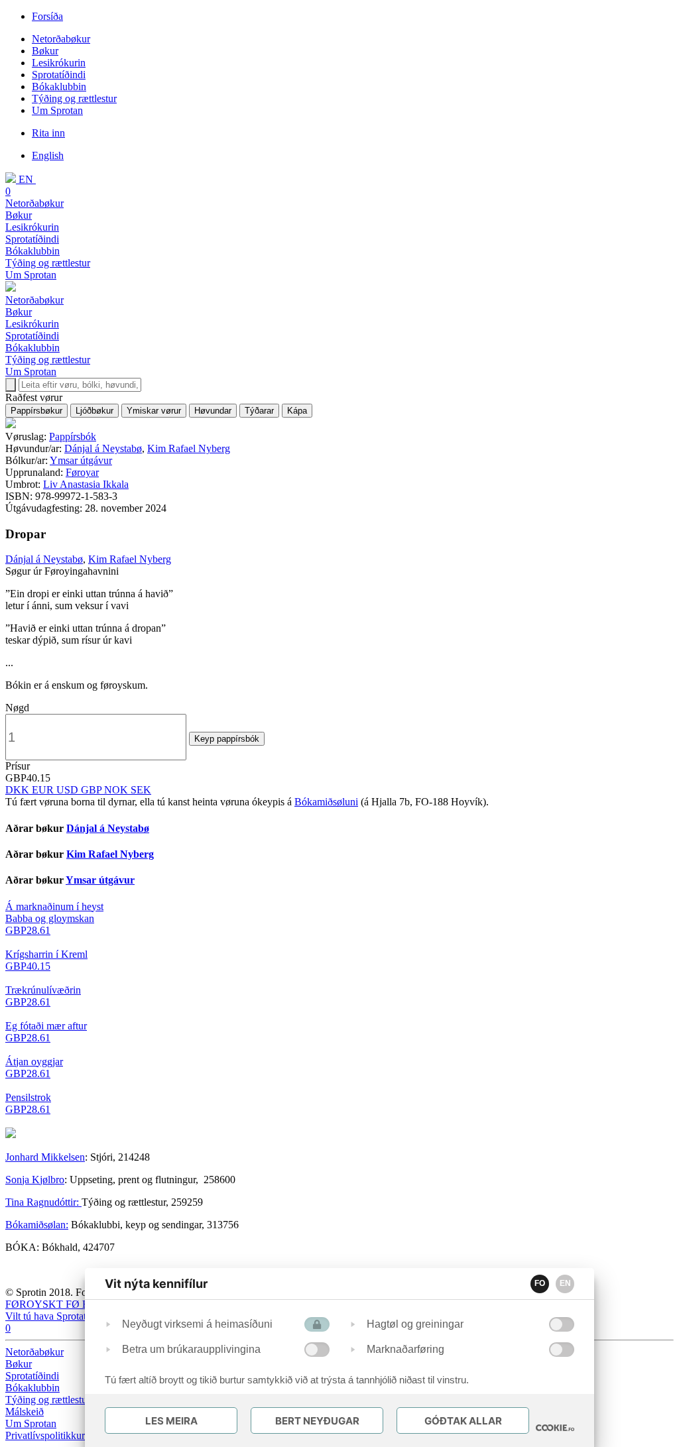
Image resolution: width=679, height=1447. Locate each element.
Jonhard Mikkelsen (45, 1157)
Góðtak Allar (463, 1421)
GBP (92, 789)
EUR (44, 789)
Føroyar (82, 472)
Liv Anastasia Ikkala (86, 484)
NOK (117, 789)
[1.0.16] (555, 1428)
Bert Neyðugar (317, 1421)
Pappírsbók (72, 436)
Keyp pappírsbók (226, 739)
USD (68, 789)
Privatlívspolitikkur (46, 1435)
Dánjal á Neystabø (103, 448)
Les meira (171, 1421)
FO (539, 1283)
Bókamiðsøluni (326, 801)
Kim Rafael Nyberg (188, 448)
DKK (18, 789)
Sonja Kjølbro (34, 1179)
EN (565, 1283)
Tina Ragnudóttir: (43, 1202)
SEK (141, 789)
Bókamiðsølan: (36, 1224)
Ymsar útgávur (81, 460)
